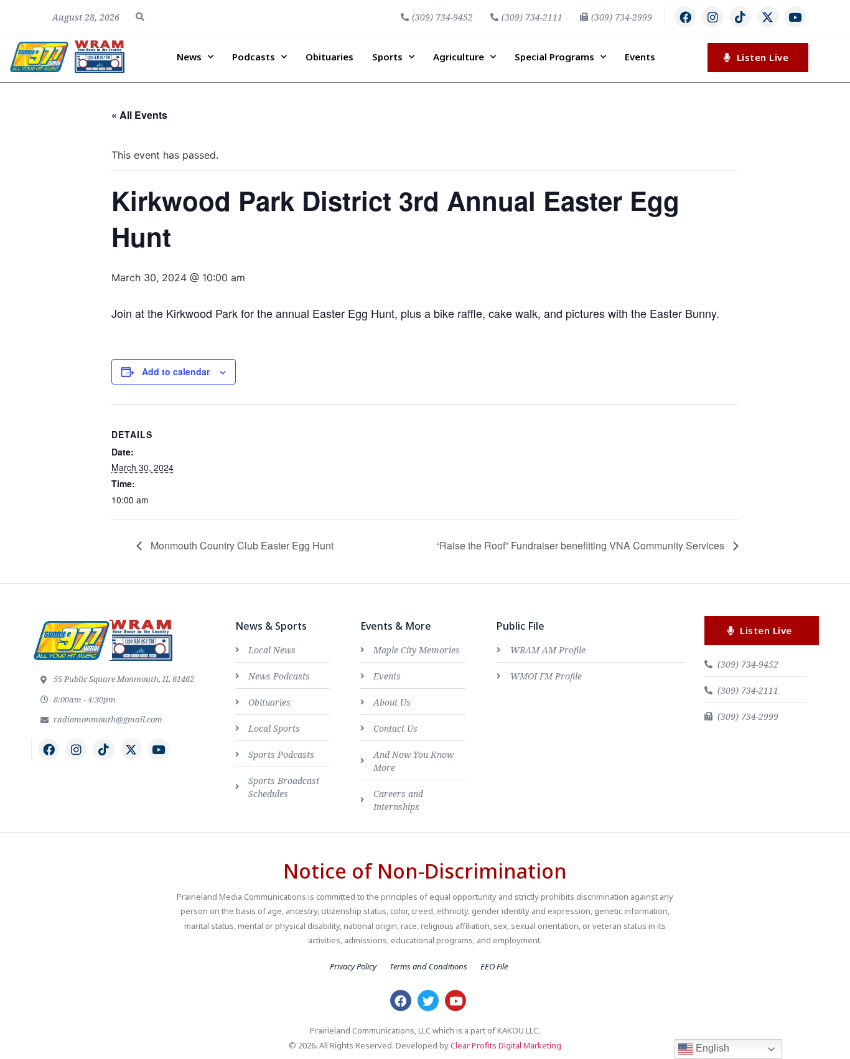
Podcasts (253, 56)
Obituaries (329, 56)
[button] (140, 16)
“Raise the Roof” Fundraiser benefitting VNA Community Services (581, 545)
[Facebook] (685, 16)
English (711, 1048)
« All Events (139, 115)
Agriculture (458, 56)
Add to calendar (176, 371)
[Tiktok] (739, 16)
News (189, 56)
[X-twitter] (767, 16)
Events (640, 56)
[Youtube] (795, 16)
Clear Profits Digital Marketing (506, 1045)
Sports (387, 56)
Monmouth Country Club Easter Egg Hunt (241, 545)
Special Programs (554, 56)
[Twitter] (428, 1000)
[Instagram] (712, 16)
